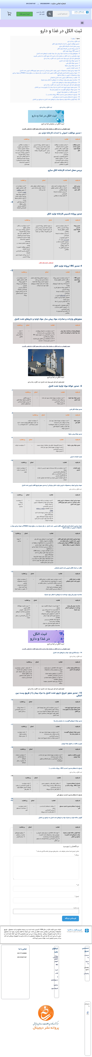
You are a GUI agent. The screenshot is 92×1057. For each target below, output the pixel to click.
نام (77, 885)
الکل (39, 133)
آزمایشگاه (63, 295)
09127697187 (30, 4)
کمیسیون (66, 240)
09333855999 (45, 4)
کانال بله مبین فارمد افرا (40, 13)
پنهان (73, 38)
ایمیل (77, 896)
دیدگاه (76, 855)
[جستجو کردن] (50, 14)
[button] (82, 23)
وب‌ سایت (76, 908)
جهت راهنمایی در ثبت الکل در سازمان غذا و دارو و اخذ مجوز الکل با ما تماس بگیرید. (46, 649)
